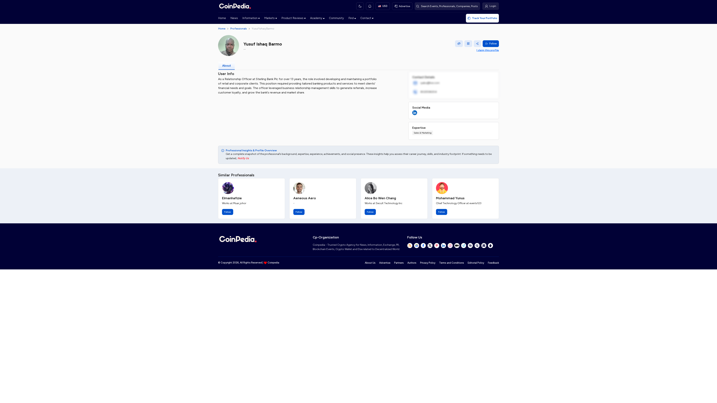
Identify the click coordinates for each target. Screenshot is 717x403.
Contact (365, 18)
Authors (411, 262)
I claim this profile (488, 50)
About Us (370, 262)
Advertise (384, 262)
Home (222, 18)
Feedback (493, 262)
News (234, 18)
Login (492, 6)
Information (249, 18)
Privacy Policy (427, 262)
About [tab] (226, 65)
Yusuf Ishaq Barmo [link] (263, 28)
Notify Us (243, 158)
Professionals (238, 28)
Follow (493, 43)
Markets (269, 18)
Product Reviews (292, 18)
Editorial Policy (476, 262)
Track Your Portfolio (484, 18)
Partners (399, 262)
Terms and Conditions (451, 262)
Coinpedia (273, 262)
